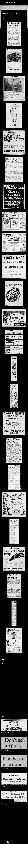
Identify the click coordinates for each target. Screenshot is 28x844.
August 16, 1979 (5, 732)
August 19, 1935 (5, 786)
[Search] (26, 2)
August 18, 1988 (5, 750)
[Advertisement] (14, 694)
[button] (3, 18)
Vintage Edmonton (9, 2)
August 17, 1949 (5, 804)
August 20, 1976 (5, 768)
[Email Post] (3, 660)
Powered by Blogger (15, 842)
